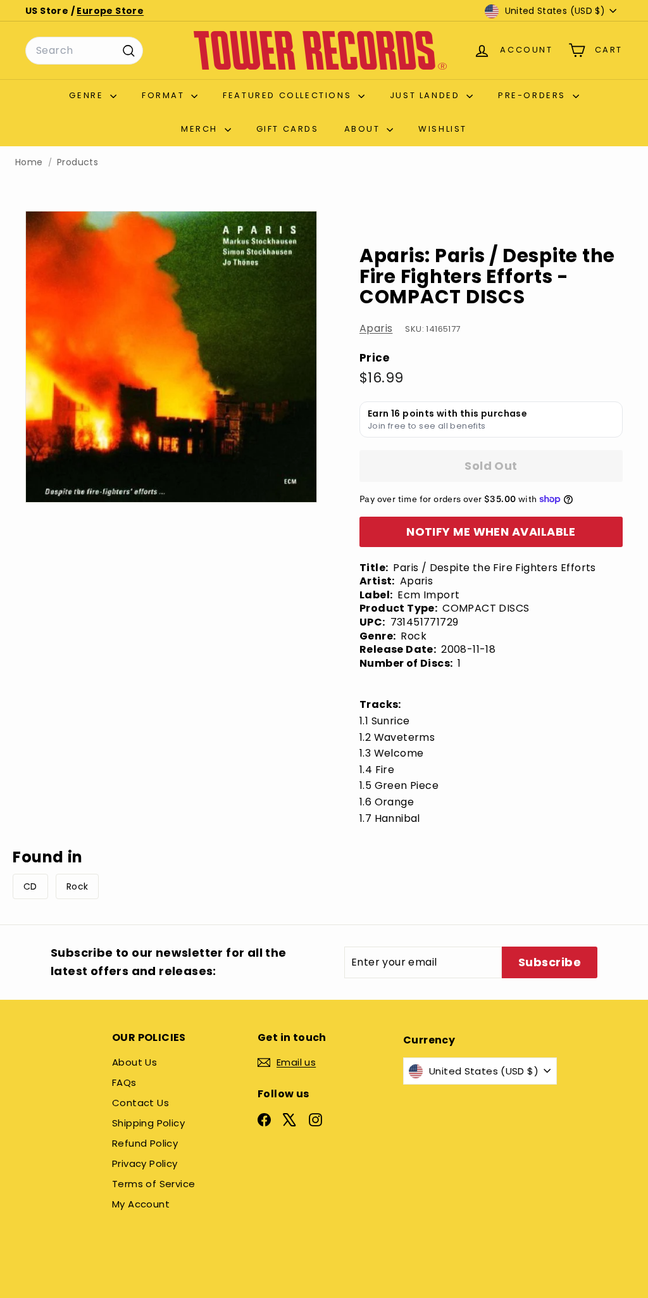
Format (165, 95)
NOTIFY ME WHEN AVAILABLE (491, 531)
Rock (77, 886)
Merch (201, 129)
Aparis (375, 328)
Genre (88, 95)
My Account (141, 1204)
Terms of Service (153, 1183)
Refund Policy (145, 1143)
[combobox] (84, 51)
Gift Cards (287, 129)
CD (30, 886)
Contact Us (140, 1102)
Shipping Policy (148, 1123)
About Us (134, 1062)
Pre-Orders (534, 95)
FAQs (124, 1082)
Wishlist (442, 129)
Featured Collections (289, 95)
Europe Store (110, 10)
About (364, 129)
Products (77, 162)
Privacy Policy (145, 1163)
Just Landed (426, 95)
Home (29, 162)
